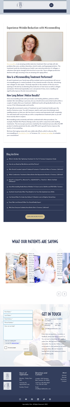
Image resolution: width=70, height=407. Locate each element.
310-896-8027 (45, 382)
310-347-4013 (43, 384)
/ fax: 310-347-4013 (58, 324)
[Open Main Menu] (51, 5)
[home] (20, 5)
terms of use (15, 343)
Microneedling (11, 64)
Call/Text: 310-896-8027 (49, 324)
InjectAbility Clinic (24, 133)
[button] (59, 294)
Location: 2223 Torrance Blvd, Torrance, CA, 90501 (42, 379)
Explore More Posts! (35, 216)
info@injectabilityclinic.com (43, 389)
